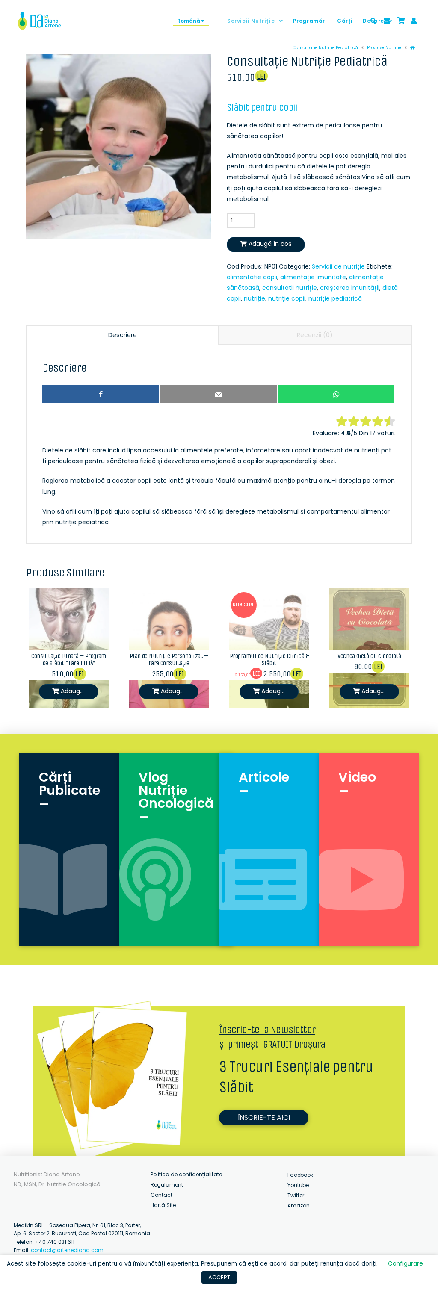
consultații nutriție (289, 287)
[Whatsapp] (336, 394)
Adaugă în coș (270, 243)
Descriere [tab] (122, 335)
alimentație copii (252, 277)
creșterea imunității (349, 287)
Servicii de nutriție (338, 266)
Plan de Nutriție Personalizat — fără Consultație (169, 659)
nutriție (254, 298)
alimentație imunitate (313, 277)
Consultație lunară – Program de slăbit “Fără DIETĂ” (68, 659)
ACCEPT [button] (219, 1277)
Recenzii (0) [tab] (315, 335)
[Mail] (218, 394)
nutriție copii (286, 298)
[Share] (100, 394)
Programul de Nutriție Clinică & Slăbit (269, 659)
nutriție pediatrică (335, 298)
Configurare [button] (405, 1264)
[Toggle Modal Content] (373, 21)
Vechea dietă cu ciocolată (369, 656)
